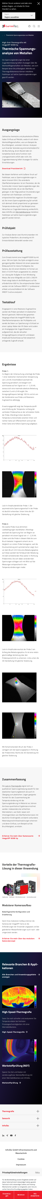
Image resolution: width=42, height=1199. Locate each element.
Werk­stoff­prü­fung (10, 1083)
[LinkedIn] (3, 1135)
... (2, 35)
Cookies (21, 1159)
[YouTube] (11, 1135)
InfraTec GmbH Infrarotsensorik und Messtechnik (21, 1151)
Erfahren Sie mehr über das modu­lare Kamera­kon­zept (18, 939)
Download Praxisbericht (12, 168)
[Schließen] (38, 3)
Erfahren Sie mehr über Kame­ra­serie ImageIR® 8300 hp (17, 837)
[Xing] (7, 1135)
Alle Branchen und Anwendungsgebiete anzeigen (19, 975)
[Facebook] (15, 1135)
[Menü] (39, 26)
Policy (37, 1172)
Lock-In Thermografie (13, 786)
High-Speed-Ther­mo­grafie (13, 1032)
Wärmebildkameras (23, 212)
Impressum (21, 1164)
